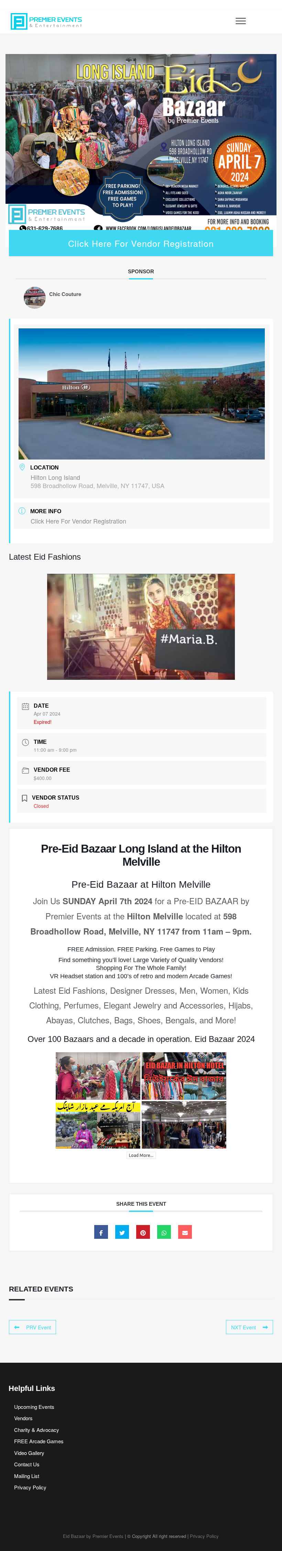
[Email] (185, 1232)
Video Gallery (29, 1452)
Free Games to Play (187, 949)
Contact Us (27, 1464)
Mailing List (26, 1475)
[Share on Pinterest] (143, 1232)
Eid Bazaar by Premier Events (93, 1536)
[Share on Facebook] (101, 1232)
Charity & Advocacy (36, 1429)
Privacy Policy (30, 1487)
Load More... (141, 1155)
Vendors (23, 1418)
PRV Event (38, 1327)
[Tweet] (122, 1232)
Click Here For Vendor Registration (141, 243)
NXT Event (243, 1327)
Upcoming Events (34, 1406)
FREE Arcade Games (39, 1441)
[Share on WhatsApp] (164, 1232)
